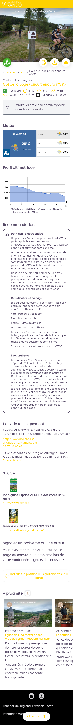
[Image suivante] (47, 613)
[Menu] (69, 4)
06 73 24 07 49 (13, 446)
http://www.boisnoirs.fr (19, 439)
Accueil (11, 72)
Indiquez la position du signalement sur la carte (39, 575)
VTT (22, 72)
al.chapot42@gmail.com (20, 442)
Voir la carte (34, 716)
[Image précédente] (8, 613)
